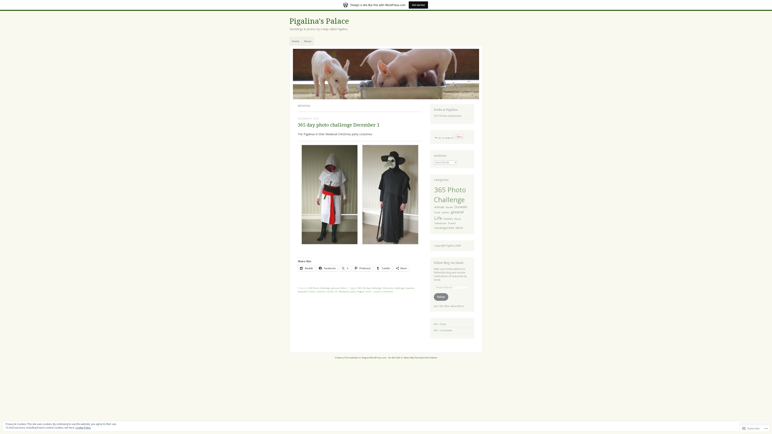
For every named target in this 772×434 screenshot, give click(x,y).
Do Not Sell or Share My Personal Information (412, 357)
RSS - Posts (440, 324)
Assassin (410, 288)
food (437, 212)
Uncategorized (444, 228)
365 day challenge (372, 288)
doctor (330, 291)
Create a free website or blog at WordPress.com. (361, 357)
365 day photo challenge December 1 (339, 125)
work (368, 291)
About (307, 41)
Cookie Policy (83, 427)
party (353, 291)
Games (445, 212)
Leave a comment (383, 291)
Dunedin (461, 207)
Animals (439, 207)
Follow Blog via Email (448, 262)
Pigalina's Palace (319, 21)
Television (440, 223)
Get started (418, 4)
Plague (360, 291)
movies (448, 219)
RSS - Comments (443, 330)
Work (344, 288)
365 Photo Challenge (319, 288)
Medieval (344, 291)
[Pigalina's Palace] (386, 74)
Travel (452, 223)
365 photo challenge (393, 288)
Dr (336, 291)
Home (295, 41)
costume (321, 291)
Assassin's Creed (306, 291)
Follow (441, 297)
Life (438, 218)
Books (449, 207)
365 (359, 288)
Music (457, 219)
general (336, 288)
